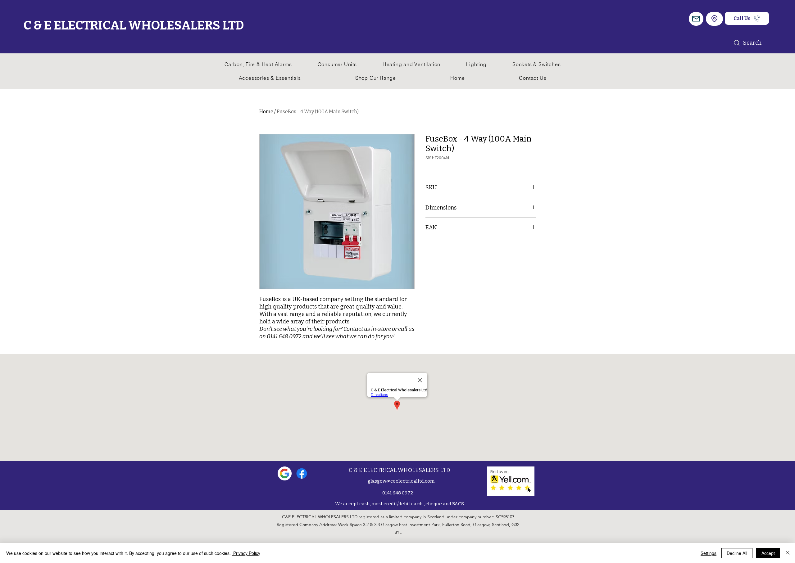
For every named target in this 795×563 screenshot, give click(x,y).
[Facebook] (302, 473)
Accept (768, 553)
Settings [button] (708, 553)
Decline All (737, 553)
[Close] (787, 553)
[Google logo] (285, 473)
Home (266, 112)
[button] (696, 19)
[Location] (714, 19)
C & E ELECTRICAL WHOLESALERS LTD (133, 25)
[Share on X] (465, 247)
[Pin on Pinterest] (441, 247)
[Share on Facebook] (429, 247)
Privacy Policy (246, 553)
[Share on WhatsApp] (453, 247)
